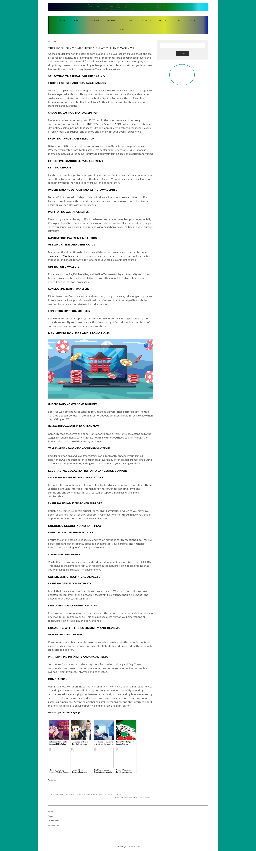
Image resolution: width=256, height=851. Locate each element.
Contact (51, 816)
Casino (192, 20)
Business (94, 20)
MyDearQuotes (128, 6)
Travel (131, 20)
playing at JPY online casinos (65, 256)
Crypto (177, 20)
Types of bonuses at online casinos (132, 798)
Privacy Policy (53, 821)
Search (182, 53)
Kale (117, 846)
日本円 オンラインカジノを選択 (104, 123)
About (50, 812)
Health (162, 20)
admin (56, 780)
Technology (113, 20)
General (77, 20)
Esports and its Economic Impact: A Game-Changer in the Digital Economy (86, 794)
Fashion (146, 20)
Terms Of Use (53, 825)
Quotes (123, 29)
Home (62, 20)
